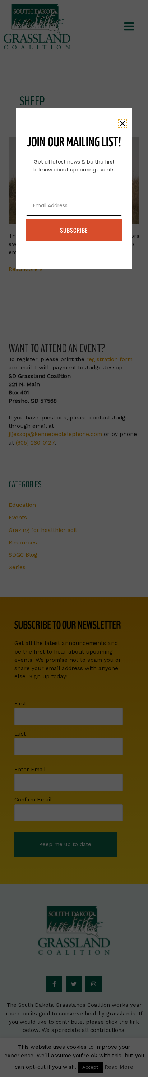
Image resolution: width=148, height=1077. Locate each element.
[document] (74, 538)
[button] (122, 123)
